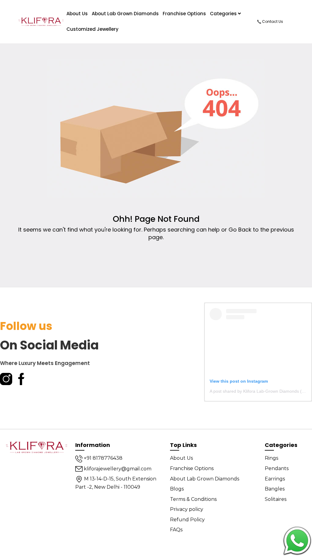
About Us (181, 458)
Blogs (177, 489)
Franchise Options (184, 13)
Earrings (275, 479)
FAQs (176, 530)
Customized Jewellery (92, 29)
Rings (271, 458)
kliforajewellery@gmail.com (117, 469)
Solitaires (275, 499)
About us (77, 13)
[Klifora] (36, 446)
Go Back (240, 229)
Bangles (275, 489)
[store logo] (41, 21)
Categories (224, 13)
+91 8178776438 (102, 458)
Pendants (277, 468)
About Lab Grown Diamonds (125, 13)
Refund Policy (187, 519)
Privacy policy (186, 509)
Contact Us (272, 21)
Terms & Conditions (193, 499)
